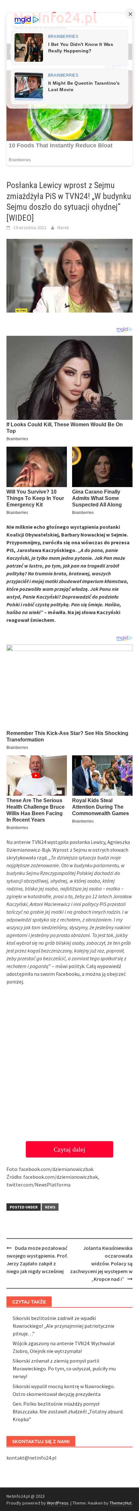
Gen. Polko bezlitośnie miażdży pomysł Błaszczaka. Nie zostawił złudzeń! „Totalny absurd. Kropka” (68, 1411)
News (50, 1207)
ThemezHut (121, 1503)
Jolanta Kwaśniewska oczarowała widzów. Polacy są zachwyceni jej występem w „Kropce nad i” (101, 1263)
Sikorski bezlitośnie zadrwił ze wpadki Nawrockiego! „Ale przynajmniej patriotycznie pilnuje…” (63, 1326)
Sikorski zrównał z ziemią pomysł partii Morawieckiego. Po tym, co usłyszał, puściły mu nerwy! (64, 1368)
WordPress (58, 1503)
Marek (63, 227)
